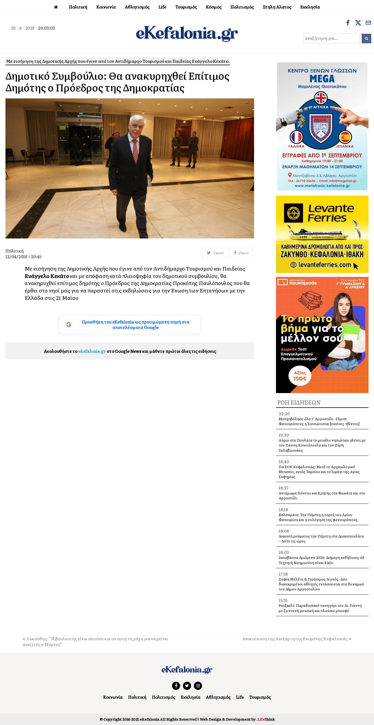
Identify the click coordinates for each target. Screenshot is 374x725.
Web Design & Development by (237, 719)
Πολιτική (137, 697)
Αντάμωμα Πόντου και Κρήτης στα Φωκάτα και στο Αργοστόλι (322, 495)
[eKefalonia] (187, 33)
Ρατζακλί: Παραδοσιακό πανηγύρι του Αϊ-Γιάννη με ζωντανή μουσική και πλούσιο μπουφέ (320, 608)
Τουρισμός (260, 697)
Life (240, 697)
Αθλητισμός (218, 697)
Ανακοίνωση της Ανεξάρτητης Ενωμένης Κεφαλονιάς (294, 638)
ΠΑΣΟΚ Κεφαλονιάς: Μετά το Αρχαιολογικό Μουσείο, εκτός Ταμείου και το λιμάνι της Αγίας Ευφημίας (319, 471)
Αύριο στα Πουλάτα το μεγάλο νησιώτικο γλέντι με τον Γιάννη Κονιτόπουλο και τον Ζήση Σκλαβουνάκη (322, 445)
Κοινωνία (113, 697)
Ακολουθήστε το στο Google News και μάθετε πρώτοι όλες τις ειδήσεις (130, 351)
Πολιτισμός (163, 697)
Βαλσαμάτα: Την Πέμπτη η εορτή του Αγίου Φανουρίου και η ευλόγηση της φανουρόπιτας (318, 517)
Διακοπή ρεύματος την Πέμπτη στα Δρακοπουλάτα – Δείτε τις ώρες (321, 538)
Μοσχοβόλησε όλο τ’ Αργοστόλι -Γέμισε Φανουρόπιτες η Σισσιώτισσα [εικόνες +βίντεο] (319, 421)
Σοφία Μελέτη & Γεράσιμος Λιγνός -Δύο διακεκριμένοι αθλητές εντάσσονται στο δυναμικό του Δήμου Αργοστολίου (321, 584)
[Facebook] (348, 23)
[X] (358, 23)
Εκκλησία (190, 697)
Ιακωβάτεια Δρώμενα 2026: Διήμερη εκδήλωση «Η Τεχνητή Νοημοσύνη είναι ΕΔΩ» (321, 560)
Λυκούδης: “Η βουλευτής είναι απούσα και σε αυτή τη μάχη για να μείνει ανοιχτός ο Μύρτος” (95, 641)
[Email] (368, 23)
